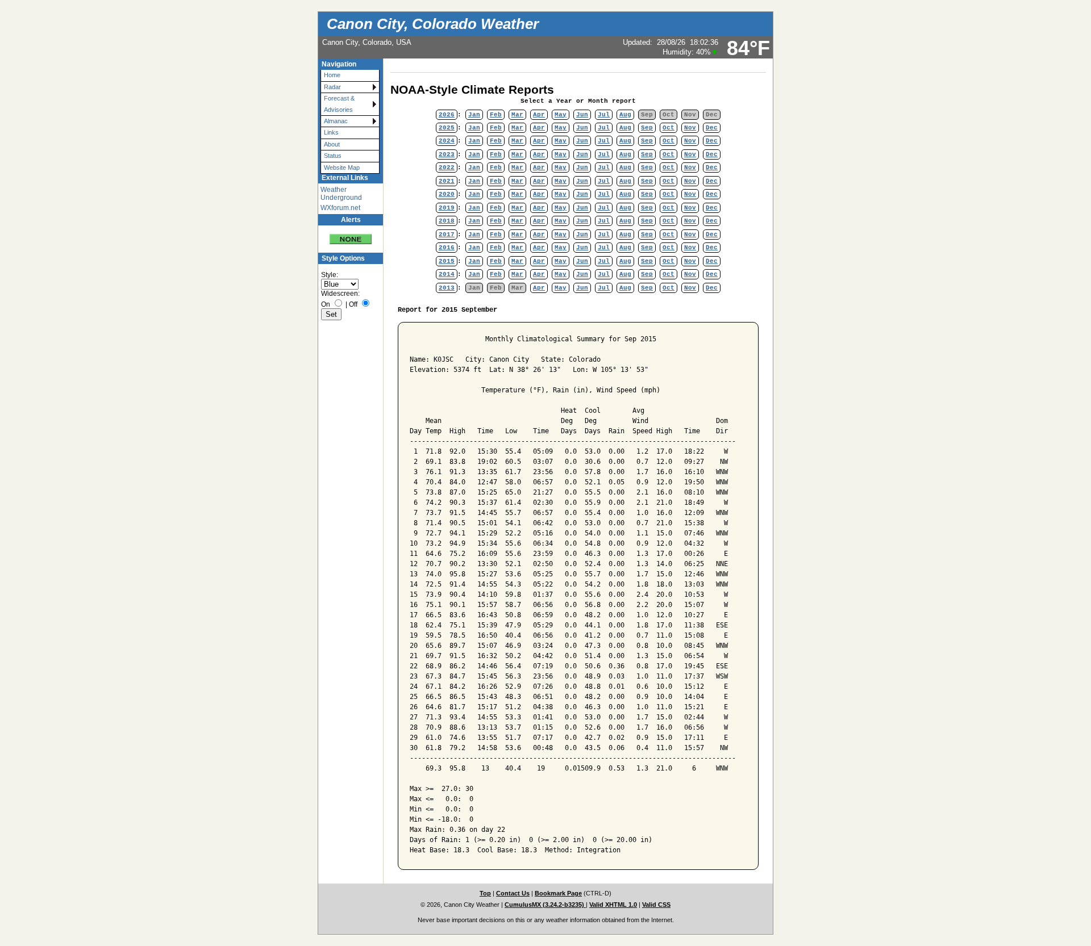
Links (331, 132)
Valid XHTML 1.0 (613, 904)
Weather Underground (341, 194)
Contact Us (513, 893)
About (332, 144)
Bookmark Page (558, 893)
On (325, 304)
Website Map (342, 167)
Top (485, 893)
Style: (329, 275)
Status (333, 155)
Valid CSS (656, 904)
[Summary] (350, 234)
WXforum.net (340, 208)
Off (353, 304)
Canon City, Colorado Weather (433, 23)
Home (332, 75)
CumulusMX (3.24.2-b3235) (545, 904)
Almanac (336, 121)
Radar (332, 86)
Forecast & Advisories (339, 103)
